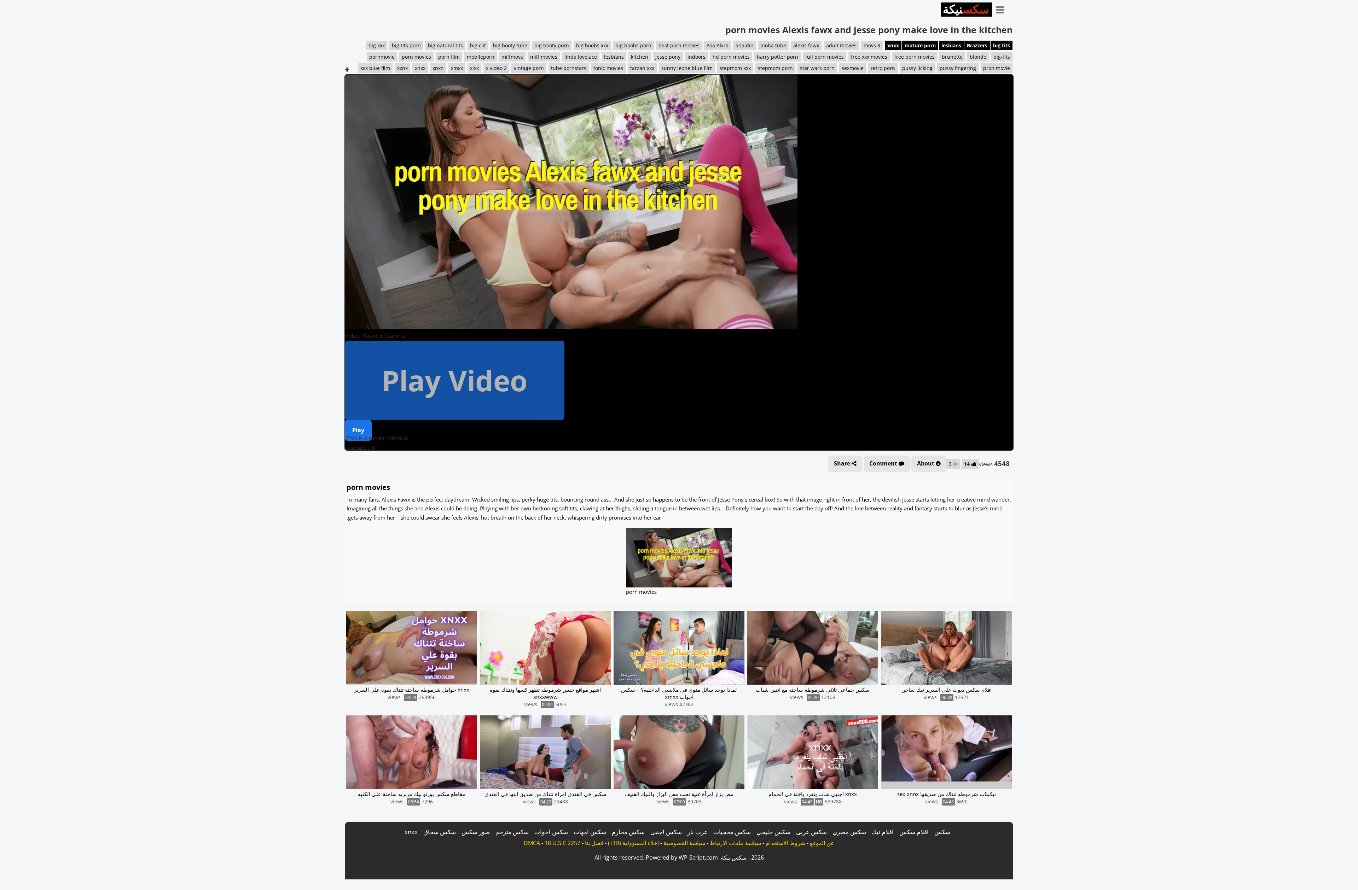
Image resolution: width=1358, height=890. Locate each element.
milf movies (543, 56)
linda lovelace (580, 56)
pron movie (996, 68)
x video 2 (496, 68)
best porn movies (679, 45)
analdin (745, 45)
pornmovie (382, 56)
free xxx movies (869, 56)
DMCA (532, 843)
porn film (449, 56)
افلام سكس (914, 832)
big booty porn (551, 45)
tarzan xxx (642, 68)
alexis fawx (806, 45)
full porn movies (824, 56)
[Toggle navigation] (1002, 8)
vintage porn (529, 68)
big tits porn (406, 45)
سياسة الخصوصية (684, 843)
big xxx (376, 45)
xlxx (474, 68)
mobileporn (480, 56)
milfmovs (512, 56)
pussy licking (917, 68)
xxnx (402, 68)
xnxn (438, 68)
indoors (696, 56)
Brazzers (977, 45)
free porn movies (914, 56)
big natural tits (445, 45)
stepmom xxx (735, 68)
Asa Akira (718, 45)
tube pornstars (568, 68)
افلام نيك (883, 832)
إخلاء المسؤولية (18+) (633, 843)
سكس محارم (628, 832)
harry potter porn (777, 56)
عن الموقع (822, 843)
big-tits (1001, 56)
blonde (978, 56)
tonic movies (608, 68)
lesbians (951, 45)
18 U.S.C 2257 (562, 843)
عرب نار (697, 832)
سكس (942, 832)
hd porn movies (731, 56)
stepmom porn (775, 68)
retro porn (883, 68)
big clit (478, 45)
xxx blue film (375, 68)
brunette (952, 56)
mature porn (920, 45)
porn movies (416, 56)
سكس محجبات (732, 832)
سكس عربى (811, 832)
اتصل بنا (594, 843)
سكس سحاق (439, 832)
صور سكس (476, 832)
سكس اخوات (551, 832)
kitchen (639, 56)
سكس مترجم (512, 832)
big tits (1001, 45)
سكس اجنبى (666, 832)
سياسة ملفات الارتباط (735, 843)
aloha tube (773, 45)
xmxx (457, 68)
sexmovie (853, 68)
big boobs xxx (592, 45)
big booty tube (510, 45)
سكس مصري (849, 832)
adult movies (841, 45)
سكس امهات (590, 832)
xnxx (893, 45)
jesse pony (667, 56)
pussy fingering (958, 68)
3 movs (872, 45)
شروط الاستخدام (785, 843)
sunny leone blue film (687, 68)
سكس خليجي (773, 832)
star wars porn (817, 68)
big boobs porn (633, 45)
